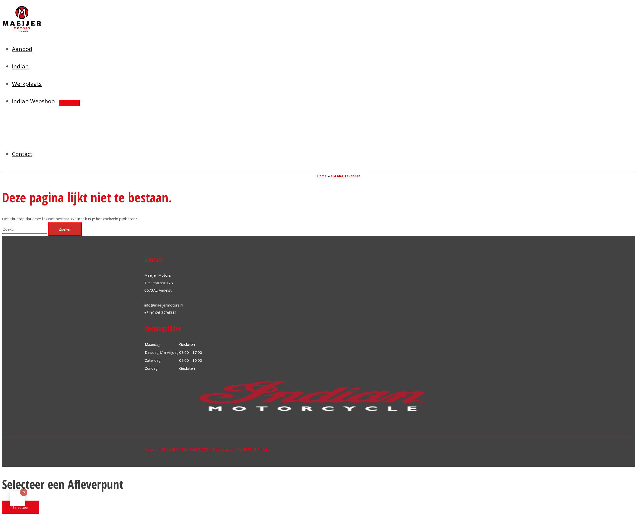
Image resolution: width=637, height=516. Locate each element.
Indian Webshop (33, 101)
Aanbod (22, 49)
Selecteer (20, 507)
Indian (20, 66)
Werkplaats (27, 84)
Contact (22, 154)
